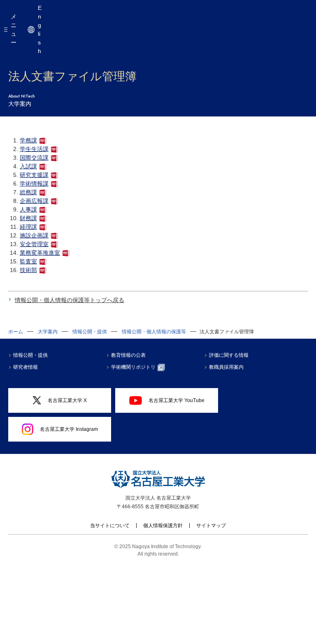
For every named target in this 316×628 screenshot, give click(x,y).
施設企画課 (34, 235)
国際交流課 (34, 157)
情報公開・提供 (89, 332)
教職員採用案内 (226, 367)
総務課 (28, 192)
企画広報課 (34, 201)
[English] (31, 30)
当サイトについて (110, 525)
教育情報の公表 (128, 355)
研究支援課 (34, 175)
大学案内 (48, 332)
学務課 (28, 140)
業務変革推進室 (40, 252)
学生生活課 (34, 149)
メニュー (13, 29)
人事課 (28, 209)
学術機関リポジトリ (133, 367)
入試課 (28, 166)
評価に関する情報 (229, 355)
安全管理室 (34, 244)
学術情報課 (34, 183)
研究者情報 (25, 367)
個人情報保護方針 (163, 525)
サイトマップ (211, 525)
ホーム (15, 332)
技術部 (28, 270)
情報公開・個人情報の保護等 (154, 332)
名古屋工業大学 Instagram (69, 429)
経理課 (28, 226)
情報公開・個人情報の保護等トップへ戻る (69, 300)
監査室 (28, 261)
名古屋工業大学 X (67, 400)
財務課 (28, 218)
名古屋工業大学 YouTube (176, 400)
